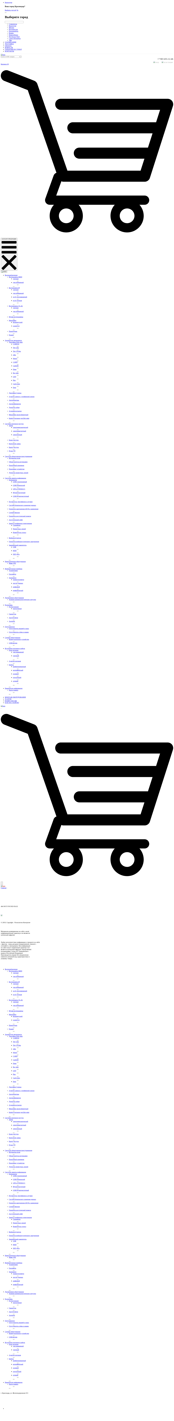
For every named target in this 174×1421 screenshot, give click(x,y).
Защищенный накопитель (17, 545)
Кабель (11, 665)
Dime (14, 369)
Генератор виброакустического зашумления (24, 541)
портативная (17, 608)
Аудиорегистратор (15, 411)
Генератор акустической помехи (20, 516)
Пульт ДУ (12, 451)
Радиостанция (14, 607)
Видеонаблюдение (11, 275)
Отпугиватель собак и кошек (19, 632)
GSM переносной (19, 485)
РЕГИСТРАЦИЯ (168, 62)
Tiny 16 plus (17, 351)
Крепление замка (15, 444)
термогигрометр (18, 579)
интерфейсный (18, 670)
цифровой (16, 587)
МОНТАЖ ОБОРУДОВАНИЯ (15, 697)
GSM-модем (13, 643)
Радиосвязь (8, 605)
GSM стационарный (20, 482)
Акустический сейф (16, 520)
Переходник (13, 331)
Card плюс (16, 384)
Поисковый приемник (16, 465)
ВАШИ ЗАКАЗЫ (11, 701)
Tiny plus (16, 348)
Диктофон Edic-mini (16, 342)
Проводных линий (19, 529)
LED (14, 377)
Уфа (10, 40)
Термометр (12, 578)
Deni (14, 387)
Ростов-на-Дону (14, 37)
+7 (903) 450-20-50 (11, 1397)
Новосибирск (13, 35)
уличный (16, 656)
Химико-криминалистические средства (22, 599)
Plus (14, 380)
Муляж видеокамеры (16, 317)
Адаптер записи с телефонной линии (21, 396)
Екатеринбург (13, 31)
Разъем (11, 335)
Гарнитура (12, 614)
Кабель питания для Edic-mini (19, 418)
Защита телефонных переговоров (20, 523)
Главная (3, 888)
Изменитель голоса (19, 532)
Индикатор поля (14, 458)
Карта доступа (14, 447)
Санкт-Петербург (15, 38)
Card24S (16, 366)
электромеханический (20, 427)
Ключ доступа (14, 440)
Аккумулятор (13, 618)
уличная (15, 279)
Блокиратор (13, 480)
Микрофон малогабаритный (18, 415)
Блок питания (13, 650)
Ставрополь (13, 24)
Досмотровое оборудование (14, 598)
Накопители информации (13, 688)
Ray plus (16, 373)
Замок (11, 425)
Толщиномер (13, 570)
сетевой (15, 681)
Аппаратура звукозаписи (13, 340)
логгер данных (18, 583)
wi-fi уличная (17, 300)
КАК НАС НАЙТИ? (12, 703)
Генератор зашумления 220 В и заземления (23, 509)
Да (17, 10)
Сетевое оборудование (12, 637)
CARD (15, 362)
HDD (15, 550)
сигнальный (17, 677)
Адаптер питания (15, 661)
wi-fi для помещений (20, 297)
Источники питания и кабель (15, 648)
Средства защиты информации (15, 478)
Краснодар (12, 26)
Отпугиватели (10, 627)
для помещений (18, 282)
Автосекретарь (14, 400)
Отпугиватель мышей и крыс (19, 628)
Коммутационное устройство (19, 639)
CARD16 (16, 344)
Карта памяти (13, 690)
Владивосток (13, 29)
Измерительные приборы (13, 569)
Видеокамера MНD (15, 277)
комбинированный (19, 666)
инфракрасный (18, 590)
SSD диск (16, 554)
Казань (11, 33)
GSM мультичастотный (21, 496)
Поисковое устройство (16, 469)
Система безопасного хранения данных (22, 505)
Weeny (15, 358)
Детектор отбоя (14, 407)
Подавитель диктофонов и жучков (21, 502)
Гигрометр (12, 574)
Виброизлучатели (15, 538)
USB (14, 547)
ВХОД (157, 62)
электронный (17, 435)
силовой (16, 674)
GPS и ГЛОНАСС (19, 489)
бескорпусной (17, 322)
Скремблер (16, 525)
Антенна (12, 621)
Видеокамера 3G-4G (16, 306)
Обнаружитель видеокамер (18, 462)
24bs (14, 355)
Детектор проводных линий (18, 473)
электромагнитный (19, 431)
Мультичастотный (19, 492)
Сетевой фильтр (14, 512)
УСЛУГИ (8, 699)
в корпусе (16, 326)
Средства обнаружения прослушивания (18, 456)
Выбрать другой (10, 10)
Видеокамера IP (14, 288)
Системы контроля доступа (14, 424)
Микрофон (12, 320)
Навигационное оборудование (15, 561)
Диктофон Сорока (15, 393)
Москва (11, 27)
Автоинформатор (15, 404)
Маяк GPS (12, 563)
